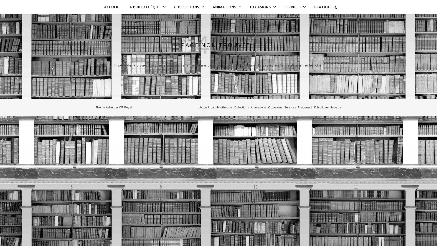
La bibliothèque (143, 7)
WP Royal (125, 107)
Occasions (260, 7)
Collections (186, 7)
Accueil (111, 7)
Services (293, 7)
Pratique (323, 7)
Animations (224, 7)
